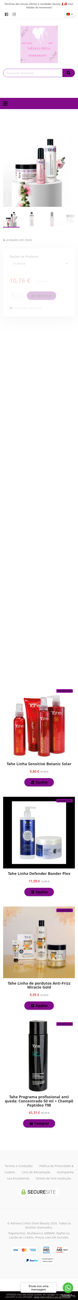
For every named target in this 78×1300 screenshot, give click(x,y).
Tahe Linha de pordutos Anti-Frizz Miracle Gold (39, 985)
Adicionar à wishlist (27, 308)
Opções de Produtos (23, 256)
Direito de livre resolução (53, 1178)
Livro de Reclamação (36, 1172)
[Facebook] (6, 14)
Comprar (41, 1123)
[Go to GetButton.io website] (68, 1295)
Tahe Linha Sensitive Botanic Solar (39, 763)
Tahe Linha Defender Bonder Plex (39, 873)
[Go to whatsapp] (68, 1288)
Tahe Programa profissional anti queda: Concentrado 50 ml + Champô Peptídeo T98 (39, 1101)
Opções (41, 782)
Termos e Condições (19, 1166)
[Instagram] (14, 14)
